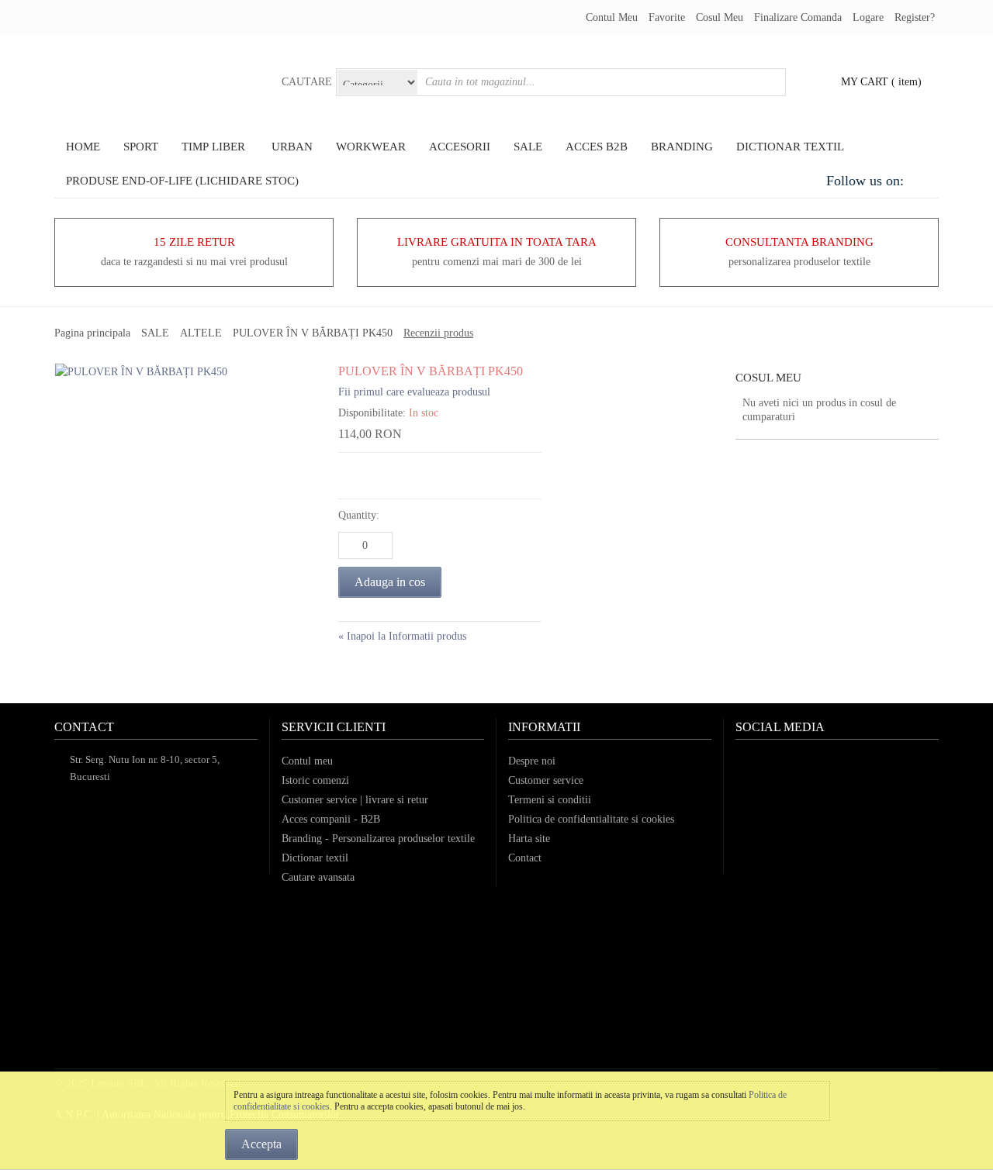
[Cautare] (771, 82)
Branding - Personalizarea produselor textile (378, 838)
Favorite (667, 17)
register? (914, 17)
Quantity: (358, 515)
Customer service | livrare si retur (355, 800)
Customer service (545, 780)
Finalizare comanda (798, 17)
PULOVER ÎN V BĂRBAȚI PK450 (313, 333)
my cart (864, 82)
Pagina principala (92, 333)
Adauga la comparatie (392, 476)
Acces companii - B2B (331, 819)
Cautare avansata (318, 877)
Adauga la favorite (353, 476)
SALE (155, 333)
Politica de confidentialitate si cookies (591, 819)
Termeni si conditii (549, 800)
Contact (524, 858)
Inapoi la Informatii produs (402, 636)
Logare (868, 17)
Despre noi (531, 761)
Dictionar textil (315, 858)
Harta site (529, 838)
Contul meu (612, 17)
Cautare (307, 82)
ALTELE (201, 333)
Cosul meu (719, 17)
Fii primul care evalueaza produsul (414, 392)
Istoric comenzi (315, 780)
